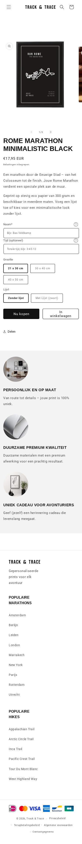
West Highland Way (23, 779)
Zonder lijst (16, 298)
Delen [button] (12, 331)
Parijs (13, 675)
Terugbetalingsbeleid (27, 825)
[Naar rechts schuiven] (51, 132)
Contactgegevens (43, 831)
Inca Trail (15, 749)
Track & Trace (35, 818)
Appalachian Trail (21, 729)
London (14, 645)
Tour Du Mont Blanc (23, 769)
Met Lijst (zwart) (47, 298)
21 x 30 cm (15, 268)
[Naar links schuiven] (31, 132)
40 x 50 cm (15, 279)
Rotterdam (16, 684)
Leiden (14, 635)
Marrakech (16, 655)
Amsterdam (17, 615)
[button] (9, 7)
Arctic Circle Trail (21, 739)
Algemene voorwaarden (58, 825)
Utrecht (14, 694)
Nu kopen (21, 314)
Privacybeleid (57, 818)
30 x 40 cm (42, 268)
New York (16, 665)
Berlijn (13, 625)
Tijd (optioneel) (13, 240)
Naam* (7, 224)
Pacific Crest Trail (22, 759)
